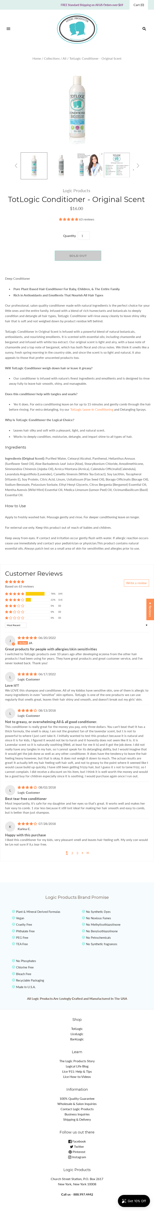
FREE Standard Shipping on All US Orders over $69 (92, 5)
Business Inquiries (77, 1114)
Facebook (79, 1141)
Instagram (78, 1157)
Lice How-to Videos (77, 1076)
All (64, 58)
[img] (28, 638)
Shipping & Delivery (77, 1119)
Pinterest (78, 1152)
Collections (52, 58)
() (139, 5)
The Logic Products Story (77, 1061)
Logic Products (76, 190)
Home (36, 58)
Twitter (78, 1146)
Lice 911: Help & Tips (77, 1071)
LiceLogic (77, 1034)
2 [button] (72, 853)
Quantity (69, 236)
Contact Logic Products (77, 1109)
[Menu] (8, 29)
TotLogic (77, 1028)
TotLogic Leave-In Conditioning (91, 409)
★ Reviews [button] (150, 609)
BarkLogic (77, 1039)
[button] (69, 219)
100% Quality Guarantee (77, 1098)
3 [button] (77, 853)
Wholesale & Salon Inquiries (77, 1104)
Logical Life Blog (77, 1066)
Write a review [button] (136, 583)
